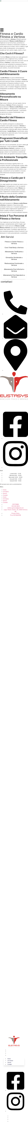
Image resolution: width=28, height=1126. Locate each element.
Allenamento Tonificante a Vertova (14, 252)
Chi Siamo (6, 491)
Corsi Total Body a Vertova (14, 247)
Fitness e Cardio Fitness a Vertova (14, 242)
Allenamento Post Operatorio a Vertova (14, 276)
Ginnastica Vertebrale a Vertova (14, 258)
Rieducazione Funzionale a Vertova (14, 264)
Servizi (5, 493)
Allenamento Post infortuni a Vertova (14, 270)
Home (4, 490)
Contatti (5, 495)
